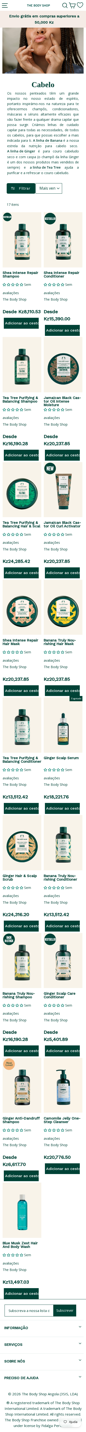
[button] (13, 284)
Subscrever (64, 1310)
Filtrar (24, 188)
